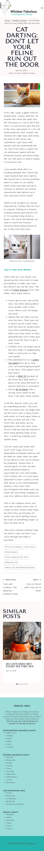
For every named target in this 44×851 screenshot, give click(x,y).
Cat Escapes (11, 552)
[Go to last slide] (7, 652)
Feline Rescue (20, 290)
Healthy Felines (28, 73)
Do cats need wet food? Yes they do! (19, 665)
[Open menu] (41, 8)
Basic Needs (14, 73)
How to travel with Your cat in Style (32, 585)
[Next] (37, 652)
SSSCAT (22, 376)
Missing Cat (11, 562)
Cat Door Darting (13, 547)
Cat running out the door (16, 557)
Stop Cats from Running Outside (19, 567)
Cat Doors (30, 547)
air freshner (22, 389)
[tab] (17, 684)
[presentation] (22, 641)
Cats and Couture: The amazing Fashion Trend (10, 587)
